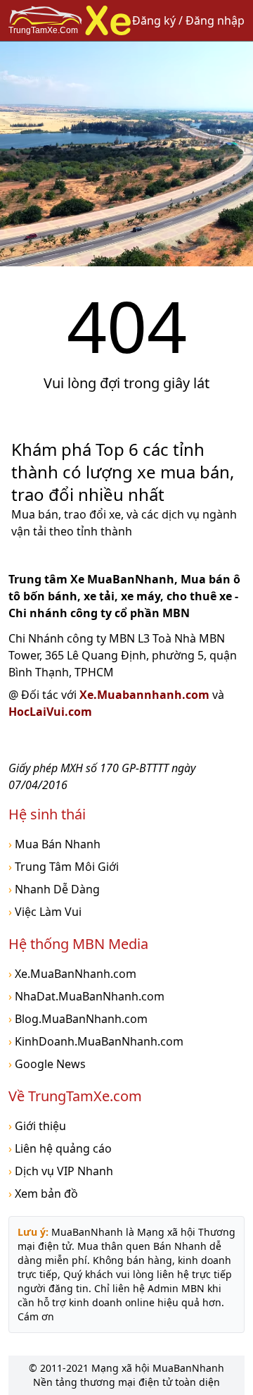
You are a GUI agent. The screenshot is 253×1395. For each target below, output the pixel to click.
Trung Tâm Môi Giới (63, 866)
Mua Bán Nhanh (54, 844)
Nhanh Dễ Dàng (54, 889)
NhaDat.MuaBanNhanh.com (86, 996)
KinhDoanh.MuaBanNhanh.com (95, 1041)
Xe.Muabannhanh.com (145, 694)
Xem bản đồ (43, 1193)
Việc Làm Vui (45, 911)
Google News (47, 1064)
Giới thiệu (37, 1126)
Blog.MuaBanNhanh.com (78, 1019)
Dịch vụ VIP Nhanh (60, 1171)
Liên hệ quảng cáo (60, 1148)
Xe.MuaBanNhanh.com (72, 973)
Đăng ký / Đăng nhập (188, 20)
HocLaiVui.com (50, 711)
